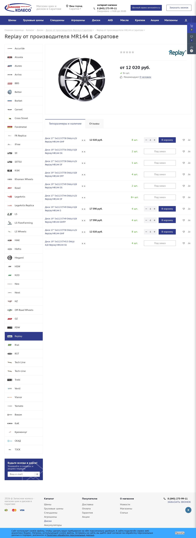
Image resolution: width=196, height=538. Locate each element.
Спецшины (50, 512)
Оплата (86, 508)
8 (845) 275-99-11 (107, 8)
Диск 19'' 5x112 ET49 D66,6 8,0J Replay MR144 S (61, 209)
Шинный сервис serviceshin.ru (146, 7)
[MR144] (82, 79)
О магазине (127, 498)
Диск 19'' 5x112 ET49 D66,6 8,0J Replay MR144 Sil (61, 186)
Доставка (87, 504)
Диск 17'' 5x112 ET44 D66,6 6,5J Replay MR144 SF (61, 197)
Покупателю (89, 498)
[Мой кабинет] (186, 20)
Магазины (126, 508)
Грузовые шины (53, 508)
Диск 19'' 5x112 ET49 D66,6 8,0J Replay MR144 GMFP (61, 220)
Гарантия (87, 512)
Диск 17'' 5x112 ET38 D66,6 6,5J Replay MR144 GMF (61, 140)
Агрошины (50, 516)
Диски (48, 520)
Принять (179, 533)
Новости (125, 504)
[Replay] (177, 52)
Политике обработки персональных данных (70, 535)
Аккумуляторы (53, 525)
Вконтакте (188, 510)
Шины (47, 504)
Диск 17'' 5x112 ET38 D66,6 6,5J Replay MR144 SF (61, 163)
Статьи (124, 512)
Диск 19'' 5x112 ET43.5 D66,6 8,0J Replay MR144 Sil (59, 243)
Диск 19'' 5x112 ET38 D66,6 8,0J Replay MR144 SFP (61, 174)
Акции (86, 516)
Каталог (49, 498)
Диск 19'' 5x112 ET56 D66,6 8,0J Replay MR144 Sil (61, 151)
